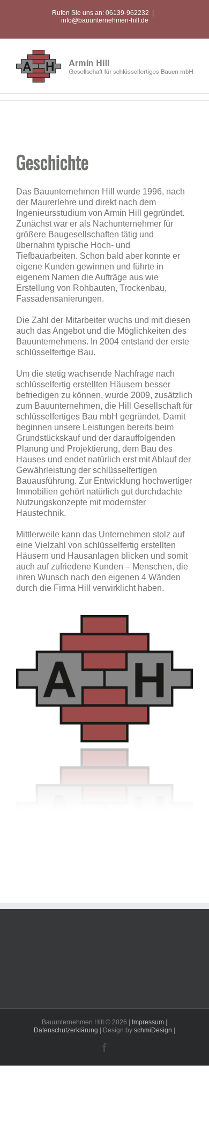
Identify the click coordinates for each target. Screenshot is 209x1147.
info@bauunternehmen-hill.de (104, 20)
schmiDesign (153, 1030)
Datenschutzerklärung (66, 1030)
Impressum (148, 1022)
